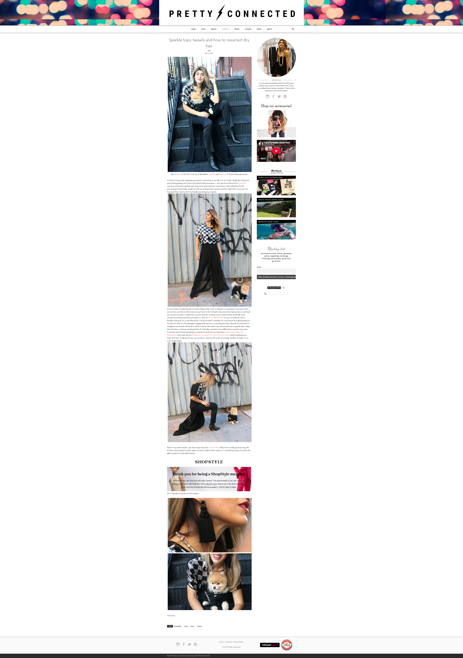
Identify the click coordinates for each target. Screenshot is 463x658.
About (269, 29)
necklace (222, 174)
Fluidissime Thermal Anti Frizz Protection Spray (211, 335)
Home (193, 29)
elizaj (192, 626)
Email (259, 267)
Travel (236, 29)
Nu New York (214, 447)
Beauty (213, 29)
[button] (293, 29)
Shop (203, 29)
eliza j (186, 626)
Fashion (225, 29)
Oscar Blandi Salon (215, 318)
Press (259, 29)
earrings (212, 174)
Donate (248, 29)
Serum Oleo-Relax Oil (234, 332)
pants (241, 183)
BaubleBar (177, 626)
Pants (178, 174)
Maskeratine (172, 335)
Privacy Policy (238, 642)
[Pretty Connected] (231, 12)
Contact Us (229, 642)
